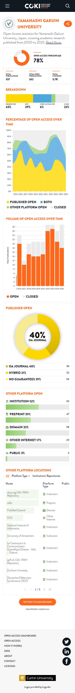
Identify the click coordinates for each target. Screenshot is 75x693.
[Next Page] (44, 589)
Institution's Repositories (46, 476)
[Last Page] (50, 589)
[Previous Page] (31, 589)
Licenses (9, 666)
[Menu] (7, 5)
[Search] (67, 5)
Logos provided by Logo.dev (37, 687)
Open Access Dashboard (20, 635)
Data (7, 651)
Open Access (12, 640)
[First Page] (25, 589)
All (7, 476)
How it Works (13, 646)
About (8, 656)
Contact (9, 661)
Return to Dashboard (37, 602)
